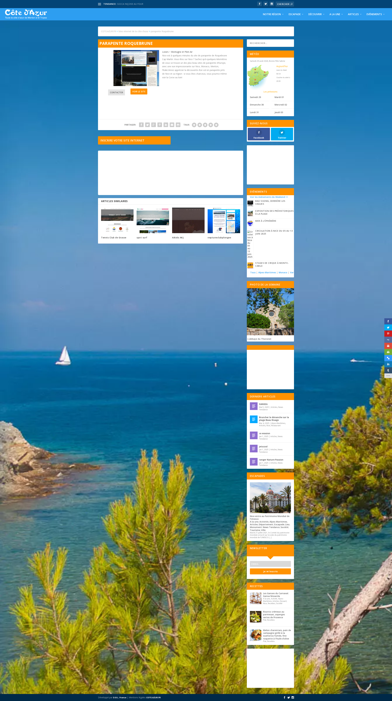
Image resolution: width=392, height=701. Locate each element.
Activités (264, 521)
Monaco (283, 272)
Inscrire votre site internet (122, 140)
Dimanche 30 (257, 104)
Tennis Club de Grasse (113, 237)
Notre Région (272, 14)
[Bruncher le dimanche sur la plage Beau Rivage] (254, 419)
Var (292, 272)
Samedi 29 (255, 97)
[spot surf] (153, 220)
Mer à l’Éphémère (265, 220)
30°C (265, 75)
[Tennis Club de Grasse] (117, 220)
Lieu (287, 524)
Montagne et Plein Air (181, 51)
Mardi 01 (279, 97)
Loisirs (165, 51)
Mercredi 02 (281, 104)
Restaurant (276, 425)
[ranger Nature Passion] (254, 462)
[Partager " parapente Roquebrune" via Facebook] (141, 125)
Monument (256, 527)
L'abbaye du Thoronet (259, 338)
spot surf (142, 237)
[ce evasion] (254, 435)
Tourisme (255, 530)
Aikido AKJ (178, 237)
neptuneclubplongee (219, 237)
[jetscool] (254, 448)
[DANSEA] (254, 406)
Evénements (374, 14)
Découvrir (315, 14)
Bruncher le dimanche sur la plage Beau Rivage (274, 418)
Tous (253, 272)
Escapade (295, 14)
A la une (335, 14)
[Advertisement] (170, 172)
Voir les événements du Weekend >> (269, 196)
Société (284, 527)
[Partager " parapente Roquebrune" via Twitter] (147, 125)
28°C (256, 72)
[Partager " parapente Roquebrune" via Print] (178, 125)
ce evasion (264, 433)
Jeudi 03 (279, 112)
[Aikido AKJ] (188, 220)
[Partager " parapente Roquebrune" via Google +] (154, 125)
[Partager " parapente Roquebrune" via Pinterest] (160, 125)
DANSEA (263, 404)
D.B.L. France (119, 697)
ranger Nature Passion (271, 459)
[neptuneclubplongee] (224, 220)
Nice (268, 425)
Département (266, 524)
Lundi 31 (254, 112)
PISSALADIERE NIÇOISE (129, 3)
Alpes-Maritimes (267, 272)
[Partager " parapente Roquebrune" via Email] (172, 125)
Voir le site (138, 91)
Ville (263, 530)
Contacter (116, 92)
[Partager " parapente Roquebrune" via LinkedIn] (166, 125)
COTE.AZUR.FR (153, 697)
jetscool (263, 446)
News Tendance (271, 527)
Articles (353, 14)
